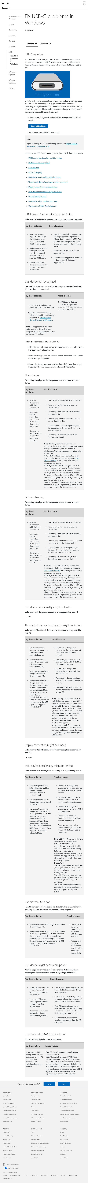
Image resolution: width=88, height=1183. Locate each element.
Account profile (35, 1096)
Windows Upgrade (12, 81)
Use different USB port (37, 196)
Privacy (25, 1175)
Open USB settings (38, 126)
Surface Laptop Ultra (8, 1103)
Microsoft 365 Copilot (9, 1154)
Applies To (30, 30)
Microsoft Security (8, 1136)
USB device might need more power (42, 201)
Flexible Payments (36, 1121)
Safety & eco (53, 1175)
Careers (62, 1132)
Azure (32, 1132)
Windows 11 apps (7, 1121)
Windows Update (12, 73)
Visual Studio (34, 1158)
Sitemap (5, 1175)
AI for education (64, 1121)
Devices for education (66, 1099)
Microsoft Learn (35, 1139)
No (64, 1084)
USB (10, 52)
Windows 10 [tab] (46, 43)
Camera (12, 35)
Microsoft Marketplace (37, 1150)
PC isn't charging (35, 172)
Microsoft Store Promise (38, 1118)
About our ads (73, 1175)
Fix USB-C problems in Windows (14, 60)
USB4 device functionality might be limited (45, 158)
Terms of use (34, 1175)
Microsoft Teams (7, 1150)
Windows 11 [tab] (32, 43)
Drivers (12, 41)
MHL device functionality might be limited (45, 191)
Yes (49, 1084)
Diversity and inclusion (66, 1150)
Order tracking (35, 1110)
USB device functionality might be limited (44, 177)
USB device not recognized (39, 162)
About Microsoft (64, 1136)
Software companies (36, 1154)
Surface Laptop (7, 1099)
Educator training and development (69, 1114)
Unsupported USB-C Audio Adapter (42, 206)
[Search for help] (8, 3)
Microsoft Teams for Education (68, 1103)
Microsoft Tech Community (38, 1147)
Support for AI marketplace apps (40, 1143)
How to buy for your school (67, 1110)
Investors (62, 1147)
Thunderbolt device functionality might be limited (47, 182)
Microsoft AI (6, 1132)
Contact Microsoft (15, 1175)
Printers (12, 46)
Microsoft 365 (6, 1143)
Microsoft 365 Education (66, 1107)
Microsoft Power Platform (10, 1147)
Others (11, 88)
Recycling (63, 1175)
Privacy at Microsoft (65, 1143)
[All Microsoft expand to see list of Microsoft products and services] (3, 3)
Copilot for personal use (9, 1114)
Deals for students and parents (68, 1118)
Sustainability (63, 1158)
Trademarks (44, 1175)
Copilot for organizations (9, 1110)
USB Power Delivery (52, 570)
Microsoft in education (66, 1096)
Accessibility (63, 1154)
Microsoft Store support (37, 1103)
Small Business (7, 1158)
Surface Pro (6, 1096)
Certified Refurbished (37, 1114)
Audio (11, 24)
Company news (64, 1139)
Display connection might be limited (42, 187)
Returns (33, 1107)
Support (5, 8)
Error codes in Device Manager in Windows (41, 318)
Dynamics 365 (7, 1139)
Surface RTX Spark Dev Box (10, 1107)
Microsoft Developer (37, 1136)
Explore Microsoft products (10, 1118)
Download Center (36, 1099)
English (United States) (12, 1164)
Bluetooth (13, 30)
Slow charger (33, 167)
